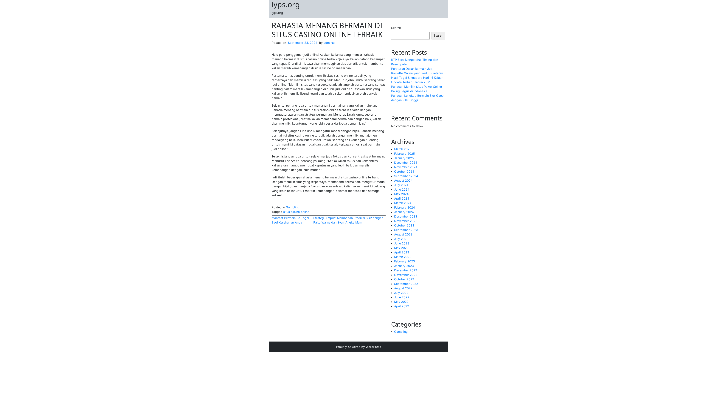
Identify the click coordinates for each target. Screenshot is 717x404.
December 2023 (405, 216)
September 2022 (406, 284)
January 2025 (404, 158)
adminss (329, 43)
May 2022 (401, 302)
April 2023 (401, 252)
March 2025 (402, 149)
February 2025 (404, 153)
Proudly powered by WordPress (358, 347)
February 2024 (404, 207)
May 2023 (401, 248)
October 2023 (404, 225)
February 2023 (404, 261)
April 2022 (401, 306)
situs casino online (296, 212)
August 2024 (403, 180)
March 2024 (402, 203)
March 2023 (402, 257)
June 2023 (401, 243)
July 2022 (401, 293)
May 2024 (401, 194)
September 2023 (406, 230)
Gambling (292, 207)
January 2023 (404, 266)
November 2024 (405, 167)
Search (396, 28)
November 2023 (405, 221)
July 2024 (401, 185)
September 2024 (406, 176)
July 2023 (401, 239)
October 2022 (404, 279)
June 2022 (401, 297)
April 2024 (401, 198)
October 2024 (404, 171)
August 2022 (403, 288)
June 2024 (401, 189)
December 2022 (405, 270)
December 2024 (405, 162)
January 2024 (404, 212)
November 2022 (405, 275)
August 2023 (403, 234)
